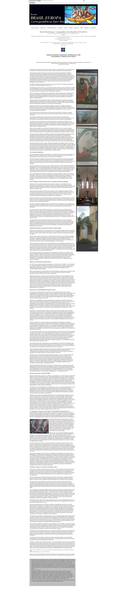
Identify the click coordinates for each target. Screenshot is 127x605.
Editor (81, 27)
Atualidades (93, 27)
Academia (60, 27)
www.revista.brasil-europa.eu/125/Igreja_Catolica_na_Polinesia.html (60, 555)
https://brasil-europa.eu (36, 569)
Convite (70, 27)
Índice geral (43, 27)
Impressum (76, 27)
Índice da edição (35, 27)
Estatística (86, 27)
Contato (66, 27)
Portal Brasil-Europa (52, 27)
